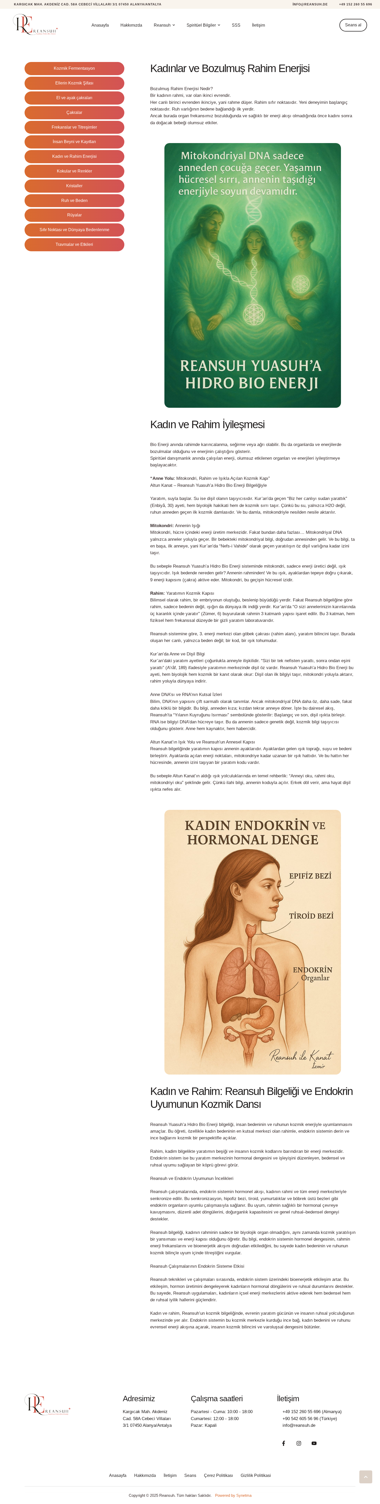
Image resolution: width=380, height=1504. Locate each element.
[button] (307, 4)
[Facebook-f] (283, 1443)
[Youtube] (314, 1443)
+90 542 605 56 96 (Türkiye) (310, 1418)
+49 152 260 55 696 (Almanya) (312, 1411)
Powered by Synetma (233, 1495)
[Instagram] (299, 1443)
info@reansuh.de (299, 1425)
